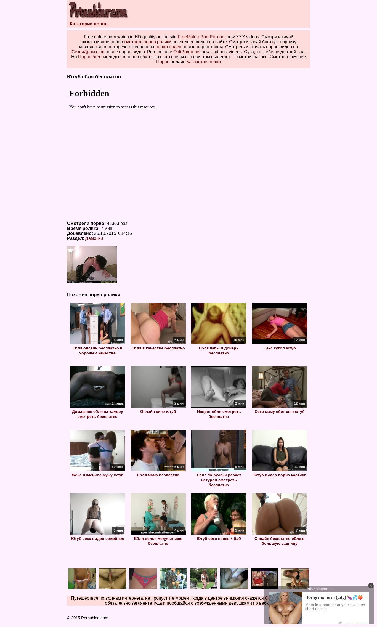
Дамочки (94, 238)
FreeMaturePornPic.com (201, 36)
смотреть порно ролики (147, 41)
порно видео (168, 46)
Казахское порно (204, 61)
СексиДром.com (87, 51)
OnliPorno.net (186, 51)
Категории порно (89, 24)
